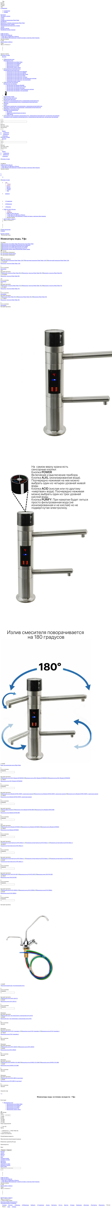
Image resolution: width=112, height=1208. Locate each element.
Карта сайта (4, 1166)
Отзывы (6, 12)
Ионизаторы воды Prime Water (14, 1104)
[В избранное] (1, 773)
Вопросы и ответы (5, 1165)
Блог (2, 1157)
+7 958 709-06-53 (20, 37)
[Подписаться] (2, 1169)
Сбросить (9, 1150)
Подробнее (3, 269)
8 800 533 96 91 (5, 33)
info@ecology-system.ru (6, 42)
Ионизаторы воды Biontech (14, 1105)
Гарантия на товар (5, 1163)
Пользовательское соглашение (8, 1203)
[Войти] (1, 172)
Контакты (3, 1161)
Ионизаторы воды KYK (13, 1108)
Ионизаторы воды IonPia (13, 1106)
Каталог (3, 1151)
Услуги (2, 1155)
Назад (9, 184)
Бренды (3, 1154)
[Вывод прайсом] (3, 256)
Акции (2, 1153)
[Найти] (2, 129)
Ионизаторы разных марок (14, 1109)
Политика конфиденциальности (9, 1201)
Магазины (3, 1162)
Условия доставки (5, 1159)
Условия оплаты (5, 1158)
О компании (7, 10)
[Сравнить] (1, 775)
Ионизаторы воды (8, 1102)
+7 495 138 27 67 (10, 36)
